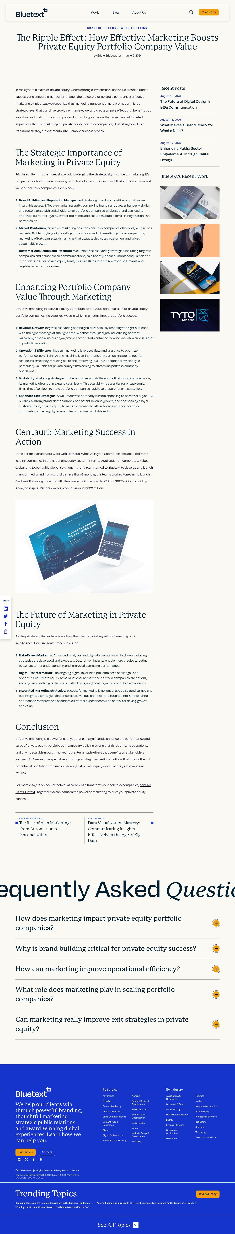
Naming (136, 1095)
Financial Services (175, 1124)
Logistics (199, 1095)
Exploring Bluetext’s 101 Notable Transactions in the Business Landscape (52, 1203)
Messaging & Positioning (114, 1140)
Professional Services (206, 1116)
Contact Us (209, 12)
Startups (199, 1126)
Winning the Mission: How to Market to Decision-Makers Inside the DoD (52, 1207)
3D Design (137, 1141)
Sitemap (74, 1170)
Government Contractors (172, 1131)
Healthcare (171, 1138)
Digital (106, 1130)
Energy (169, 1119)
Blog (116, 12)
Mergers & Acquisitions (206, 1106)
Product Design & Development (140, 1102)
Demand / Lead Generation (110, 1123)
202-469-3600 (35, 1177)
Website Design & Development (140, 1135)
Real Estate (200, 1121)
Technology (201, 1132)
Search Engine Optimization (139, 1116)
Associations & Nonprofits (173, 1097)
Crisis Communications (114, 1116)
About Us (139, 12)
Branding (107, 1101)
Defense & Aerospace (177, 1114)
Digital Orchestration (113, 1135)
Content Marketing (112, 1106)
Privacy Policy (61, 1170)
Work (95, 12)
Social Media (138, 1122)
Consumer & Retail (175, 1104)
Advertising (108, 1095)
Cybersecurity (173, 1109)
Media (198, 1101)
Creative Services (111, 1111)
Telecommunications (205, 1137)
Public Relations (139, 1109)
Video (135, 1128)
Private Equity (202, 1111)
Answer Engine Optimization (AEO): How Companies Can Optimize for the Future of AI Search (145, 1203)
